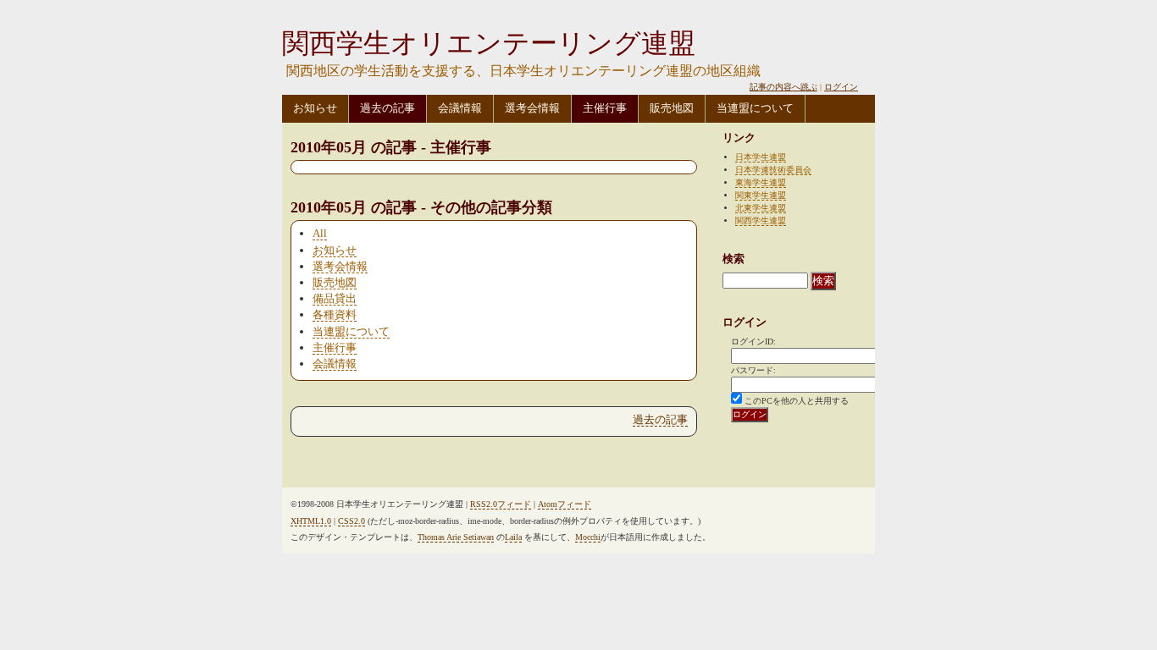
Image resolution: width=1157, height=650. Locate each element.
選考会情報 (532, 108)
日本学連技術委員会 (773, 169)
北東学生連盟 (760, 207)
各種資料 (335, 314)
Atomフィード (564, 504)
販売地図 (672, 108)
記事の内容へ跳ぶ (783, 86)
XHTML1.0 (311, 521)
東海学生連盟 (760, 182)
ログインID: (753, 341)
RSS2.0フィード (500, 504)
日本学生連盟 (760, 157)
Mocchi (588, 537)
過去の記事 (387, 108)
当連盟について (755, 108)
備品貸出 (335, 298)
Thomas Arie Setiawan (456, 537)
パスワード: (753, 370)
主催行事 (605, 108)
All (320, 233)
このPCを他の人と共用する (797, 400)
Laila (513, 537)
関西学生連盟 (760, 220)
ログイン (841, 86)
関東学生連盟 (760, 195)
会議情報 (460, 108)
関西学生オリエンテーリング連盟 (488, 43)
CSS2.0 (351, 521)
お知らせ (315, 108)
